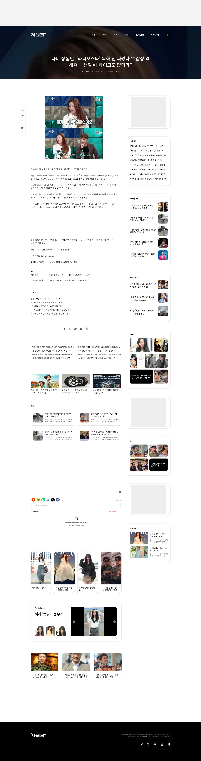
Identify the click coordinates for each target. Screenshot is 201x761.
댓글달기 (22, 121)
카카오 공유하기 (75, 328)
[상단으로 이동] (22, 133)
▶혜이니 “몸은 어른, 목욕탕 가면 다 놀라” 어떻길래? (54, 262)
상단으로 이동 (22, 133)
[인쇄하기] (22, 127)
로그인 (168, 734)
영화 (127, 34)
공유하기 (22, 115)
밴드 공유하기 (86, 328)
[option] (94, 621)
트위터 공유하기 (69, 328)
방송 (104, 34)
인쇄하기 (22, 127)
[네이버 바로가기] (168, 744)
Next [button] (114, 621)
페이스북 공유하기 (64, 328)
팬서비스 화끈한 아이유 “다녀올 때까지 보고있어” (50, 309)
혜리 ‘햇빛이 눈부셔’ (49, 613)
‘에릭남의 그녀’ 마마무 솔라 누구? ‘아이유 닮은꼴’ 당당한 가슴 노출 (60, 274)
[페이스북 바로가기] (142, 744)
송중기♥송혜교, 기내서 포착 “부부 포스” (47, 298)
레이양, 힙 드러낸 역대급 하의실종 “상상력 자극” (50, 313)
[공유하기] (22, 115)
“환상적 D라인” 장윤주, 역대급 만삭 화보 (47, 306)
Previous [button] (74, 621)
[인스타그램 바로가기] (161, 744)
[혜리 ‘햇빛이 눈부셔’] (94, 621)
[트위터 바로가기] (148, 744)
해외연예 (155, 34)
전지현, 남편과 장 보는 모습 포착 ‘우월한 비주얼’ (50, 302)
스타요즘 (140, 34)
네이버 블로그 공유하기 (81, 328)
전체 (93, 34)
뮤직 (115, 34)
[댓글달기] (22, 121)
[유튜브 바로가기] (154, 744)
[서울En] (38, 34)
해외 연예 (133, 528)
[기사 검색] (166, 35)
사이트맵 (163, 734)
